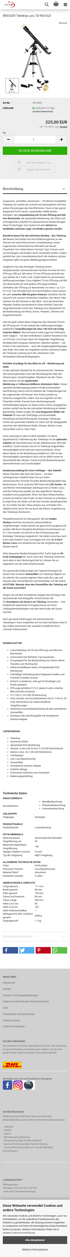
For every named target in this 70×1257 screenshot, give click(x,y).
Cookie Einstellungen (14, 1026)
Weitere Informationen (35, 1249)
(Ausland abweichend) (42, 111)
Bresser (63, 23)
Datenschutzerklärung (23, 1232)
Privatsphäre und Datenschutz (19, 1014)
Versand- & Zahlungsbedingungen (20, 995)
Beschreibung (13, 189)
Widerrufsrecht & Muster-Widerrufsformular (26, 1001)
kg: (4, 132)
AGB (5, 1007)
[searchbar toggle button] (46, 4)
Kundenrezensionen (17, 936)
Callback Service (11, 1020)
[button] (8, 139)
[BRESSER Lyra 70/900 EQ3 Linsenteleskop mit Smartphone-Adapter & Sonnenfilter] (35, 49)
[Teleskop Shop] (7, 4)
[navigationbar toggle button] (65, 4)
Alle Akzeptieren (35, 1240)
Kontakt (7, 989)
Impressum (9, 982)
